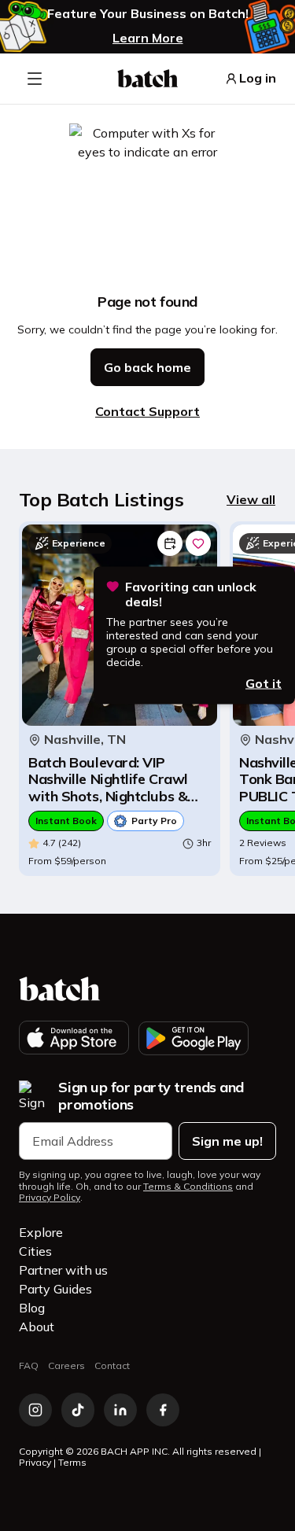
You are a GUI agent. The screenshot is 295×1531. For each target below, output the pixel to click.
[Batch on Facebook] (162, 1409)
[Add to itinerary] (170, 543)
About (36, 1326)
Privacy (35, 1462)
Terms (72, 1462)
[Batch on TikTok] (77, 1410)
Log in (257, 78)
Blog (32, 1308)
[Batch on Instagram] (35, 1409)
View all (251, 499)
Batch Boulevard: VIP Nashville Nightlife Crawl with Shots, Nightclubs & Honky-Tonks (108, 779)
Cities (35, 1251)
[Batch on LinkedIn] (120, 1409)
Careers (66, 1365)
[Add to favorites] (198, 543)
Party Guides (55, 1289)
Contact (112, 1365)
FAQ (29, 1365)
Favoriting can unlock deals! (190, 594)
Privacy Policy (49, 1197)
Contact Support (147, 411)
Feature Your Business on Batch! (148, 13)
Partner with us (63, 1270)
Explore (41, 1232)
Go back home (147, 367)
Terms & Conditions (188, 1186)
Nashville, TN (85, 739)
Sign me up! (227, 1141)
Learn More (147, 38)
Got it (263, 682)
